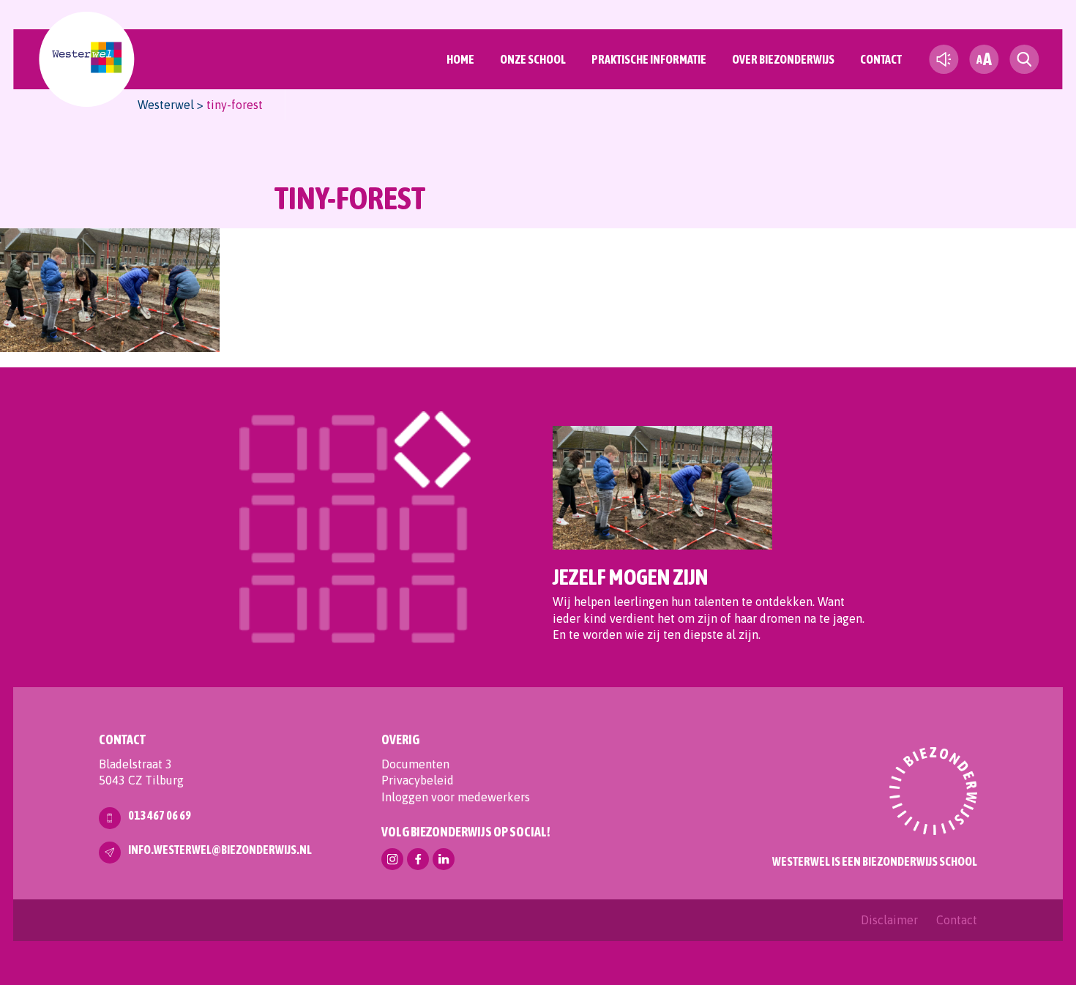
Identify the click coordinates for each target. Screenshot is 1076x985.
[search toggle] (1024, 59)
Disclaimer (889, 919)
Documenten (415, 764)
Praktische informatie (648, 59)
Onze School (533, 59)
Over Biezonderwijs (783, 59)
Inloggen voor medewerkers (455, 797)
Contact (881, 59)
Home (460, 59)
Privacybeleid (417, 780)
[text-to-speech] (943, 59)
